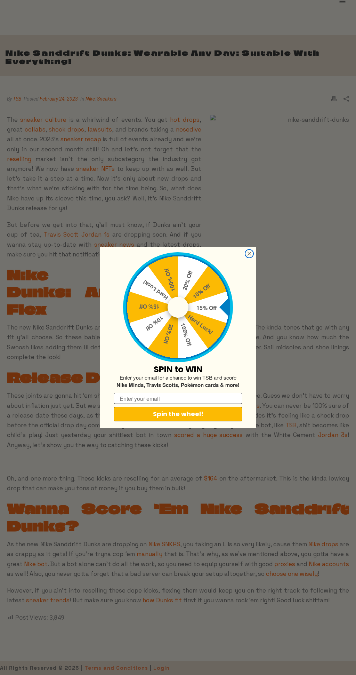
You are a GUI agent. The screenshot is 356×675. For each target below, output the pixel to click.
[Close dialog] (249, 253)
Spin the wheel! (178, 414)
